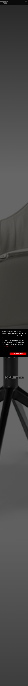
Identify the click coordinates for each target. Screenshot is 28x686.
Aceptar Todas (18, 353)
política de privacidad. (11, 346)
